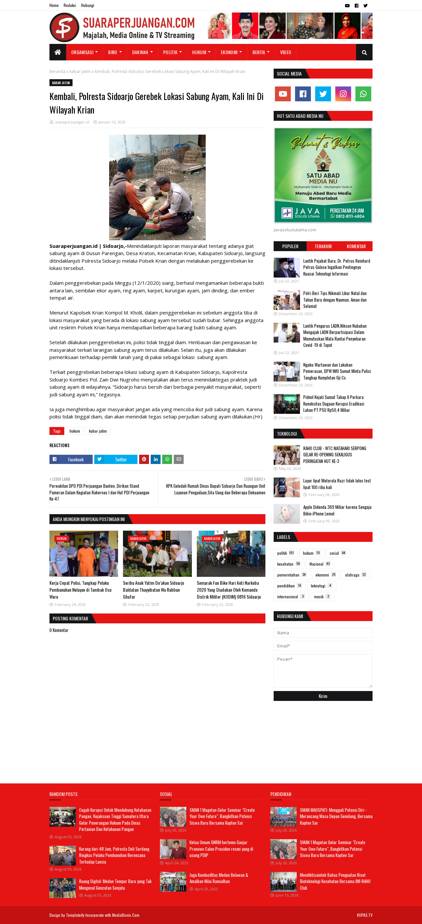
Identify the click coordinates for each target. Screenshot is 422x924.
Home (54, 5)
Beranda (57, 71)
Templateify (75, 915)
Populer (290, 246)
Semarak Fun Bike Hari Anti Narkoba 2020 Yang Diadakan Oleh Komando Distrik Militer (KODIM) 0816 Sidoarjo (229, 589)
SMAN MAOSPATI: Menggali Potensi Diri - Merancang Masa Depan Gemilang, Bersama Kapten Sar (336, 816)
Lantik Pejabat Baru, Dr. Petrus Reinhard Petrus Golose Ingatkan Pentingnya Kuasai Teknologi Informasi (336, 267)
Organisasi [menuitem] (82, 52)
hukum (75, 431)
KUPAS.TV (365, 915)
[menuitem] (57, 52)
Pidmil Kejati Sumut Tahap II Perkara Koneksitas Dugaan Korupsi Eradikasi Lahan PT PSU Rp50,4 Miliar (333, 403)
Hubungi (87, 5)
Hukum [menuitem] (199, 52)
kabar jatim (80, 71)
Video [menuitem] (285, 52)
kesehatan (288, 564)
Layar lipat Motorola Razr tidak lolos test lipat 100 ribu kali (337, 483)
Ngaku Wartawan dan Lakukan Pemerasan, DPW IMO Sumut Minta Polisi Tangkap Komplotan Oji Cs (337, 371)
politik (285, 553)
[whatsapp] (363, 93)
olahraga (355, 575)
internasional (290, 596)
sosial (337, 553)
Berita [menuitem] (259, 52)
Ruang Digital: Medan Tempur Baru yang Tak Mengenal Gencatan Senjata (115, 884)
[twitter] (365, 5)
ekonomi (325, 575)
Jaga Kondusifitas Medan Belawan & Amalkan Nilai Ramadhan (219, 878)
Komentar (356, 246)
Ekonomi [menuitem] (229, 52)
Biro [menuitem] (112, 52)
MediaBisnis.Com (125, 915)
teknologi (321, 585)
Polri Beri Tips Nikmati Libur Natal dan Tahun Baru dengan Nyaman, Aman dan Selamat (335, 299)
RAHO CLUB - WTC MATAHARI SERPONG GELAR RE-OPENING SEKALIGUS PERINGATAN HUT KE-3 (334, 454)
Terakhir (323, 246)
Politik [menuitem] (170, 52)
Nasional (320, 564)
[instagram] (343, 93)
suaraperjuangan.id (72, 121)
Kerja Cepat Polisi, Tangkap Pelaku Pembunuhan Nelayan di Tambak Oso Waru (80, 589)
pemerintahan (291, 575)
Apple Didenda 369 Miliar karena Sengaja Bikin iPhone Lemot (337, 510)
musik (321, 596)
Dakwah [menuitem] (140, 52)
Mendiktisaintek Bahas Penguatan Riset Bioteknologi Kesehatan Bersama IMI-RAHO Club (335, 881)
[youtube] (347, 5)
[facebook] (356, 5)
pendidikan (289, 585)
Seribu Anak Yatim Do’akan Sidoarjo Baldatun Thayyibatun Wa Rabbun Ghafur (153, 589)
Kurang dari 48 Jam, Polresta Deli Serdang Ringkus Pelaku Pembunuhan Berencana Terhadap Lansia (114, 855)
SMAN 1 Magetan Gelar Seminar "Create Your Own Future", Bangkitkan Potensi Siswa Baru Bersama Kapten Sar (222, 816)
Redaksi (70, 5)
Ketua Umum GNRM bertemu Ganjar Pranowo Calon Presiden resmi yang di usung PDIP (221, 848)
